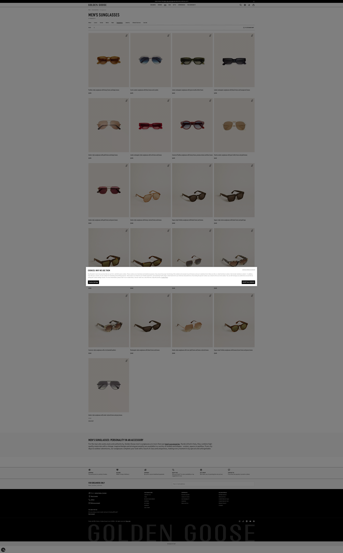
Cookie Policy (164, 277)
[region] (171, 276)
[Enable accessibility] (3, 550)
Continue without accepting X (248, 269)
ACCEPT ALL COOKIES (248, 282)
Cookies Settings (93, 282)
